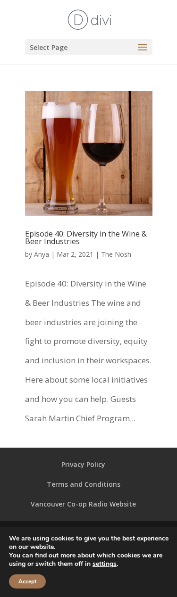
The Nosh (116, 254)
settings (105, 564)
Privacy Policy (83, 464)
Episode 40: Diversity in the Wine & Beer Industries (86, 237)
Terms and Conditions (83, 484)
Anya (41, 254)
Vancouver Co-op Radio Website (83, 503)
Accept (27, 581)
